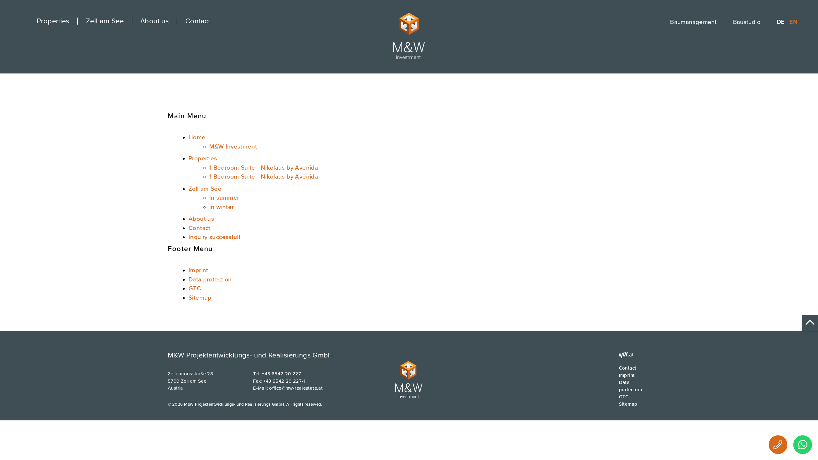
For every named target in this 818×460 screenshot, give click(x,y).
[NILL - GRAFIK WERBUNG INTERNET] (626, 358)
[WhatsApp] (802, 444)
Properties (53, 21)
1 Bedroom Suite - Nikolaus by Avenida (263, 167)
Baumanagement (693, 22)
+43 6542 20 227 (281, 374)
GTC (195, 288)
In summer (224, 197)
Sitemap (200, 297)
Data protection (210, 279)
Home (197, 137)
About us (154, 21)
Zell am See (105, 21)
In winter (221, 207)
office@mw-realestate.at (296, 388)
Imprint (198, 270)
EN (793, 22)
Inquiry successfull (214, 237)
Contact (197, 21)
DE (781, 22)
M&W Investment (233, 146)
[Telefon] (778, 444)
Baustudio (746, 22)
